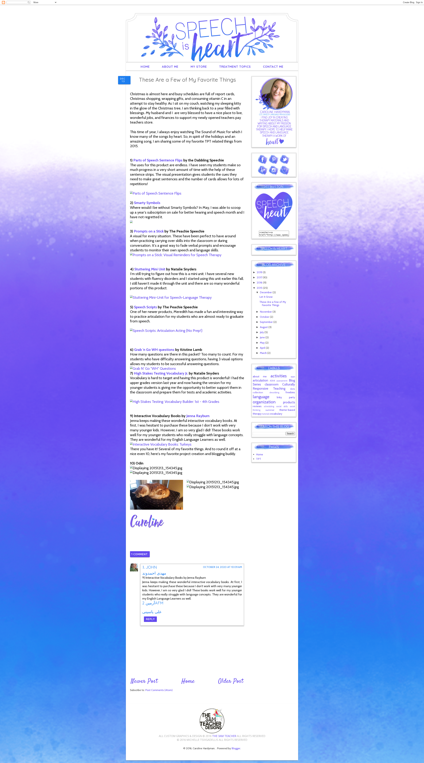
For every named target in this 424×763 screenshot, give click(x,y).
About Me (170, 67)
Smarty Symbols (147, 203)
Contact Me (273, 67)
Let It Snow (266, 296)
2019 (260, 272)
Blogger (236, 748)
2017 (260, 277)
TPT (258, 458)
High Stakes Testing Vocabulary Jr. (161, 373)
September (266, 322)
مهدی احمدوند (154, 573)
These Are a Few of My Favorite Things (272, 303)
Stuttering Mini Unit (149, 269)
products (289, 402)
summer (269, 409)
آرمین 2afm (152, 602)
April (263, 347)
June (262, 337)
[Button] (273, 228)
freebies (290, 392)
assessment (281, 381)
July (262, 332)
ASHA (272, 381)
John (151, 567)
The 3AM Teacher (224, 736)
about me (260, 376)
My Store (199, 67)
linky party (286, 397)
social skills (282, 406)
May (262, 342)
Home (145, 67)
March (263, 353)
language (261, 396)
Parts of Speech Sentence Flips (158, 160)
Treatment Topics (235, 67)
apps (293, 376)
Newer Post (144, 681)
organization (264, 401)
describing (274, 392)
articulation (260, 380)
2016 (260, 282)
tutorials (265, 414)
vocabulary (276, 413)
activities (278, 375)
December (266, 292)
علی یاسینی (152, 611)
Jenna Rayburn (198, 416)
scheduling (269, 406)
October (265, 316)
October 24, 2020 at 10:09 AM (222, 567)
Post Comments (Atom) (159, 690)
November (266, 311)
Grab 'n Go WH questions (154, 349)
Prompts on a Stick (149, 231)
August (264, 327)
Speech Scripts (146, 307)
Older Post (230, 681)
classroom (271, 384)
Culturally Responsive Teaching (274, 386)
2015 (260, 287)
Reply (150, 619)
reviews (257, 406)
